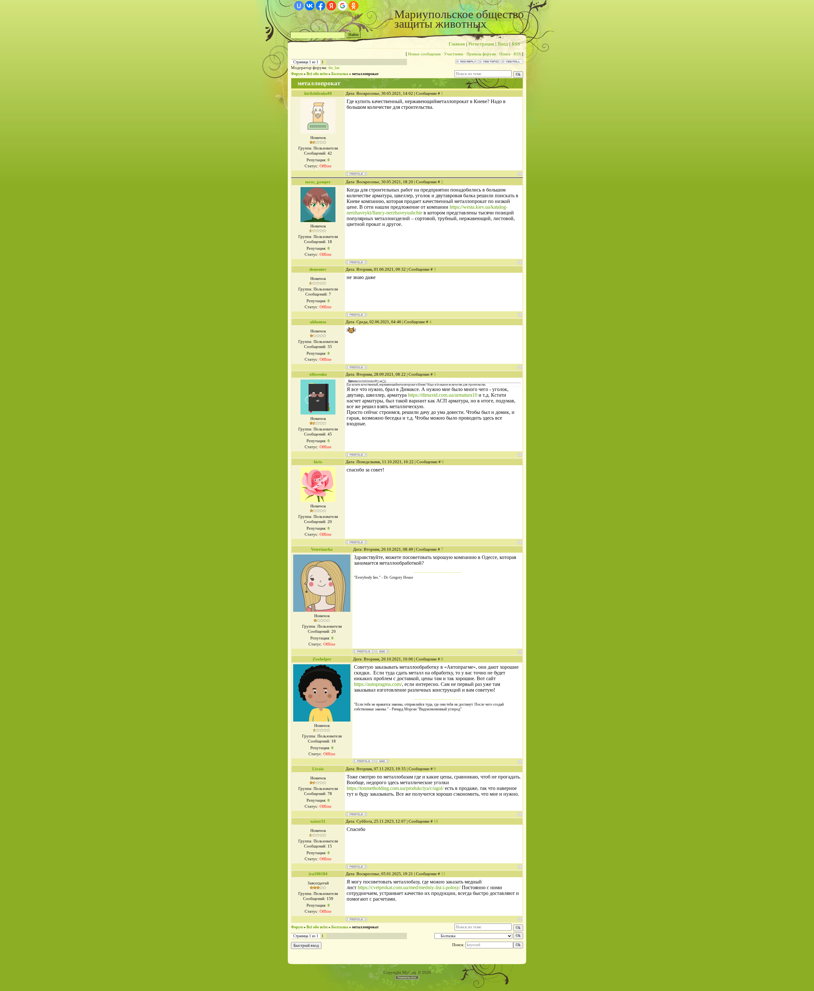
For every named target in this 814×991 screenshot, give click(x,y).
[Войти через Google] (342, 6)
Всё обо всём (317, 74)
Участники (453, 54)
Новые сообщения (424, 54)
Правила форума (481, 54)
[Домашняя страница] (382, 651)
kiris (318, 461)
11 (443, 873)
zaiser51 (318, 821)
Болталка (339, 74)
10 (436, 821)
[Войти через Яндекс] (331, 5)
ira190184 (318, 873)
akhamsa (318, 321)
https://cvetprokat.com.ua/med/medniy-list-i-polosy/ (409, 887)
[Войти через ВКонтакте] (309, 5)
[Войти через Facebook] (320, 5)
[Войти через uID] (299, 5)
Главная (457, 43)
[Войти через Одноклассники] (353, 5)
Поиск (504, 54)
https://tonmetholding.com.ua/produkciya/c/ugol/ (395, 788)
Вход (503, 43)
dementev (318, 269)
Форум (297, 74)
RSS (516, 43)
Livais (318, 768)
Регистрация (481, 43)
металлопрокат (365, 74)
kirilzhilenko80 (318, 93)
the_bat (333, 68)
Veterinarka (322, 549)
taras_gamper (318, 181)
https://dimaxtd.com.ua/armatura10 (442, 395)
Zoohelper (322, 659)
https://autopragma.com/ (378, 684)
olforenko (318, 374)
